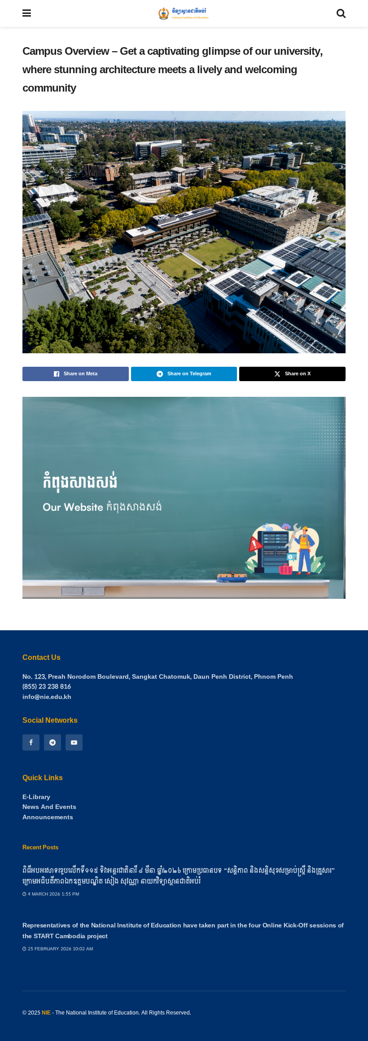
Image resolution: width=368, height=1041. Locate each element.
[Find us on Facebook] (30, 742)
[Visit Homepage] (183, 13)
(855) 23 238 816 (46, 686)
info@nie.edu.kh (46, 697)
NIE (46, 1013)
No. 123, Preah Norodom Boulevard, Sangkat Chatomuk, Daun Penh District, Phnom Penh (157, 676)
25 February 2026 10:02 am (59, 949)
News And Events (49, 807)
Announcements (47, 817)
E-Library (36, 797)
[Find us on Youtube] (74, 742)
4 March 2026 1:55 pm (52, 894)
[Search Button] (341, 13)
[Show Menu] (26, 13)
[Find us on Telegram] (52, 742)
